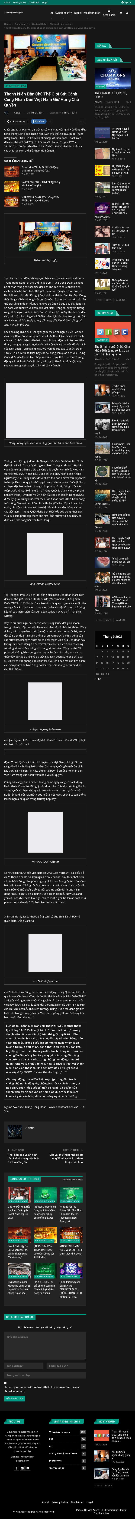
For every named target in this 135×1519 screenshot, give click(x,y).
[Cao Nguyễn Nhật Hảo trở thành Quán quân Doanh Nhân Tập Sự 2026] (19, 1195)
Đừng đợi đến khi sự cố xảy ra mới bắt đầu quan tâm (121, 406)
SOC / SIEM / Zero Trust (63, 1453)
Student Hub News (15, 86)
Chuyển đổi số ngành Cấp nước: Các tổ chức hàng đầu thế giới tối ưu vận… (113, 474)
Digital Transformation (87, 13)
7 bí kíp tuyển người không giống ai (118, 389)
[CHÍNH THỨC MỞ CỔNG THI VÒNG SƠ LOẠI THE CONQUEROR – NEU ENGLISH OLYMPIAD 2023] (102, 208)
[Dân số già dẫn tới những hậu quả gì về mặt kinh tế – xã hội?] (102, 187)
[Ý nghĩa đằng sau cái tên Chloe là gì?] (102, 231)
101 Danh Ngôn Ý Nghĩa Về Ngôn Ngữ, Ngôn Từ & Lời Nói (120, 133)
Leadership (102, 340)
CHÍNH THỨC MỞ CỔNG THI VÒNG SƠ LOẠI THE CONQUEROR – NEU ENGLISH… (112, 210)
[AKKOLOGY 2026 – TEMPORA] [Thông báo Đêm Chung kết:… (41, 184)
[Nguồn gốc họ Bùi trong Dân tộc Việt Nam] (102, 153)
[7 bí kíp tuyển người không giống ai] (102, 390)
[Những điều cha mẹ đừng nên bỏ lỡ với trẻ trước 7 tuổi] (102, 284)
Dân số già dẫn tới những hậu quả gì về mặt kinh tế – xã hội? (121, 188)
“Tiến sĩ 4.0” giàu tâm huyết (120, 246)
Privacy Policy (19, 2)
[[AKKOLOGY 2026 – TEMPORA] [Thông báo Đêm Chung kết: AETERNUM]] (11, 186)
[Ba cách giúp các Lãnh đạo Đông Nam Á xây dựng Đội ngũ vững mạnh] (102, 424)
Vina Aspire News (59, 1432)
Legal (44, 2)
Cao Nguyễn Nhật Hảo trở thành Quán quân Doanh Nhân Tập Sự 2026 (121, 543)
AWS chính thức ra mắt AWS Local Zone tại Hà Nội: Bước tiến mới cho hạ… (113, 603)
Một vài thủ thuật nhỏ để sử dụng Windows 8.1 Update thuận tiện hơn (66, 1158)
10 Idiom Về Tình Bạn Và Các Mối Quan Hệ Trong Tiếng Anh (120, 264)
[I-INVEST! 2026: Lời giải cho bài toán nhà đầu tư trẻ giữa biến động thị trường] (45, 1271)
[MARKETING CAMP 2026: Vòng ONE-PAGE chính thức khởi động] (11, 201)
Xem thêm (109, 15)
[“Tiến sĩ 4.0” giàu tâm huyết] (102, 249)
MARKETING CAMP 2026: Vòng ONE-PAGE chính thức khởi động (40, 199)
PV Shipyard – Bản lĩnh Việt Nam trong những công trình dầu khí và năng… (112, 450)
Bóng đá (100, 86)
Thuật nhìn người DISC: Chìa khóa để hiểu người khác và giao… (121, 1436)
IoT (51, 1446)
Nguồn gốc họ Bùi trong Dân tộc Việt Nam (121, 152)
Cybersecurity (63, 13)
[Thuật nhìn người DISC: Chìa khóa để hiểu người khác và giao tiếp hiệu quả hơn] (113, 332)
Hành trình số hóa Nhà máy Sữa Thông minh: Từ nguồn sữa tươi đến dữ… (112, 521)
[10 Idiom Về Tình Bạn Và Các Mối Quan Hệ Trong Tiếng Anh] (102, 263)
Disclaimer (34, 2)
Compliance (56, 1468)
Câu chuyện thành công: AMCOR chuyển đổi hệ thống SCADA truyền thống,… (112, 497)
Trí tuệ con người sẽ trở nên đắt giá (121, 560)
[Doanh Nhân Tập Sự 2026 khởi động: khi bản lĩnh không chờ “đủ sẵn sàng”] (11, 171)
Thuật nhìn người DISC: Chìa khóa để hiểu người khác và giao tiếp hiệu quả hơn (112, 350)
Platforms (55, 1460)
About (7, 2)
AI (51, 13)
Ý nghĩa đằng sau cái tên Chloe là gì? (120, 230)
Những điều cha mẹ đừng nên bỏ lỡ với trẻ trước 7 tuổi (120, 285)
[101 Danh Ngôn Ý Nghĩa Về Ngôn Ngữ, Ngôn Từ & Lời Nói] (102, 132)
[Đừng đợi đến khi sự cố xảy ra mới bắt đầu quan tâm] (102, 407)
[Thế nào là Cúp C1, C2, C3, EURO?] (113, 78)
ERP (51, 1439)
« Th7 (98, 679)
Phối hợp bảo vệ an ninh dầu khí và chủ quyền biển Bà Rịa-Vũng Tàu (24, 1158)
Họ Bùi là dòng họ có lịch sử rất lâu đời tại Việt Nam (121, 169)
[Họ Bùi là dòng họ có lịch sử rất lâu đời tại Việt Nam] (102, 170)
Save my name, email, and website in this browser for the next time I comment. (42, 1389)
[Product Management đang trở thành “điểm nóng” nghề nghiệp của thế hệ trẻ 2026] (45, 1195)
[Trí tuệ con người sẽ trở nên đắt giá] (102, 562)
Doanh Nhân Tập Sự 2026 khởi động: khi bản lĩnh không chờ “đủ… (40, 169)
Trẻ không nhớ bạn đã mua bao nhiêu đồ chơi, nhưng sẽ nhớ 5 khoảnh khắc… (113, 580)
